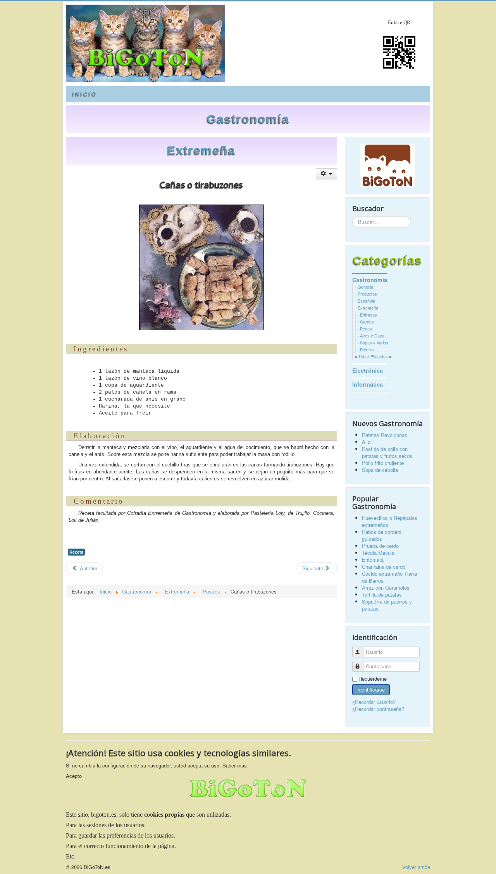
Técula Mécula (378, 552)
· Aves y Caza (371, 335)
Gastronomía (248, 119)
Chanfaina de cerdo (383, 566)
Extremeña (201, 150)
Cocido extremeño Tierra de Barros (389, 577)
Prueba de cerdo (380, 545)
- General (364, 287)
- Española (365, 301)
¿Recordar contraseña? (378, 708)
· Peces (365, 328)
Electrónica (367, 370)
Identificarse (371, 689)
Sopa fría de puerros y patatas (387, 605)
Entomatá (373, 559)
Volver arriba (416, 867)
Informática (367, 384)
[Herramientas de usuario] (326, 173)
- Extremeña (366, 308)
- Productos (366, 294)
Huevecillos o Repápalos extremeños (389, 521)
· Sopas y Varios (373, 342)
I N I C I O (84, 94)
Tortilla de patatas (382, 594)
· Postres (366, 349)
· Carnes (366, 321)
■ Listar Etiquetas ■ (373, 356)
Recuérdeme (372, 678)
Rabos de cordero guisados (381, 535)
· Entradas (367, 314)
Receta (76, 552)
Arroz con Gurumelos (386, 587)
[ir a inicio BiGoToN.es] (387, 165)
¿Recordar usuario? (374, 701)
